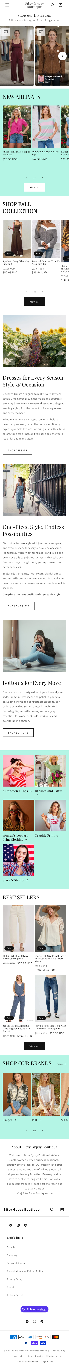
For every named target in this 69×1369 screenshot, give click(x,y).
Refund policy (59, 1350)
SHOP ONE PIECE (18, 606)
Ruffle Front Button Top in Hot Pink (16, 153)
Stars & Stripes (14, 880)
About (10, 1287)
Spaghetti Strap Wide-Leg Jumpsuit (16, 262)
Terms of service (35, 1356)
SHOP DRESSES (17, 450)
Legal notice (47, 1361)
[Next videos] (62, 56)
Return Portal (15, 1295)
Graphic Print (45, 835)
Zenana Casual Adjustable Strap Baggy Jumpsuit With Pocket (17, 1028)
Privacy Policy (14, 1279)
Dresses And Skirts (48, 791)
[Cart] (62, 1209)
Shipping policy (53, 1356)
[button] (7, 5)
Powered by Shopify (40, 1350)
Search (11, 1247)
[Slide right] (42, 177)
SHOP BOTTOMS (18, 732)
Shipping (12, 1255)
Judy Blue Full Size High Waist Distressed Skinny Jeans (50, 1027)
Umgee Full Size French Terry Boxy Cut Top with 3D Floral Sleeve (50, 959)
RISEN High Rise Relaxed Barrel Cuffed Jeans (16, 957)
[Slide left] (27, 177)
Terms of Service (16, 1263)
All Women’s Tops (15, 791)
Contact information (28, 1361)
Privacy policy (18, 1356)
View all (35, 187)
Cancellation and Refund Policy (25, 1271)
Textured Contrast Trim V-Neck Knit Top (46, 262)
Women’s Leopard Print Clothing (15, 837)
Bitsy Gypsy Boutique (21, 1350)
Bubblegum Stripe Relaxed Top (45, 153)
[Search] (51, 1209)
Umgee (8, 1120)
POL (35, 1120)
